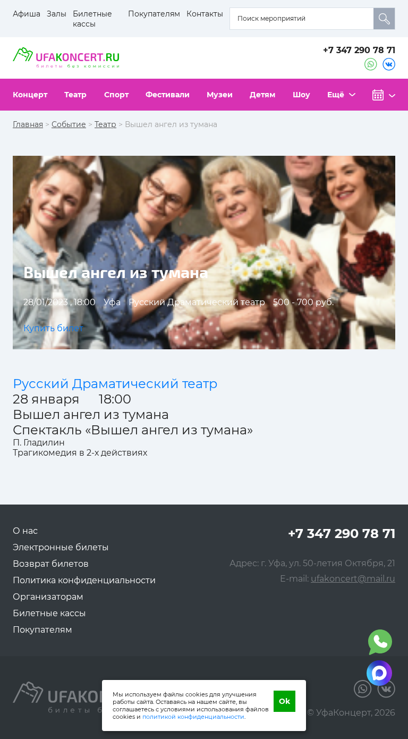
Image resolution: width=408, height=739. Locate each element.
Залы (56, 14)
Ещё (335, 94)
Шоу (301, 94)
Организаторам (48, 597)
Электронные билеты (61, 547)
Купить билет (53, 328)
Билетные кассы (92, 19)
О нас (25, 531)
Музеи (220, 94)
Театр (75, 94)
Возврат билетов (51, 564)
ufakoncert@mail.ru (353, 579)
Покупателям (154, 14)
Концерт (30, 94)
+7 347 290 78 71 (359, 50)
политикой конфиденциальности (193, 716)
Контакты (204, 14)
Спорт (116, 94)
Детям (262, 94)
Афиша (26, 14)
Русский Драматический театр (115, 383)
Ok (284, 701)
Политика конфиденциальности (84, 580)
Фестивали (168, 94)
